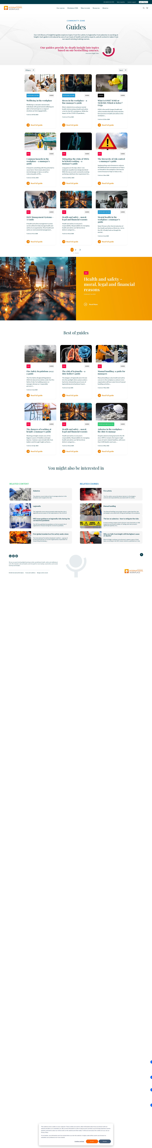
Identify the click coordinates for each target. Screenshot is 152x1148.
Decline (105, 1141)
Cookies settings (79, 1141)
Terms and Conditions (30, 572)
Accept (92, 1141)
